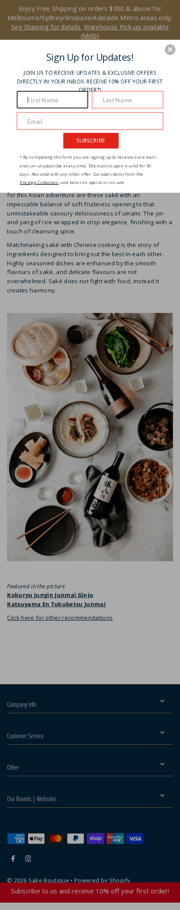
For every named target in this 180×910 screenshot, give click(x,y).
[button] (170, 49)
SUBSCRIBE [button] (90, 140)
